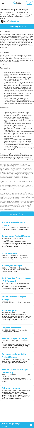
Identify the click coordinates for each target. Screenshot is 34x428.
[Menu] (2, 2)
